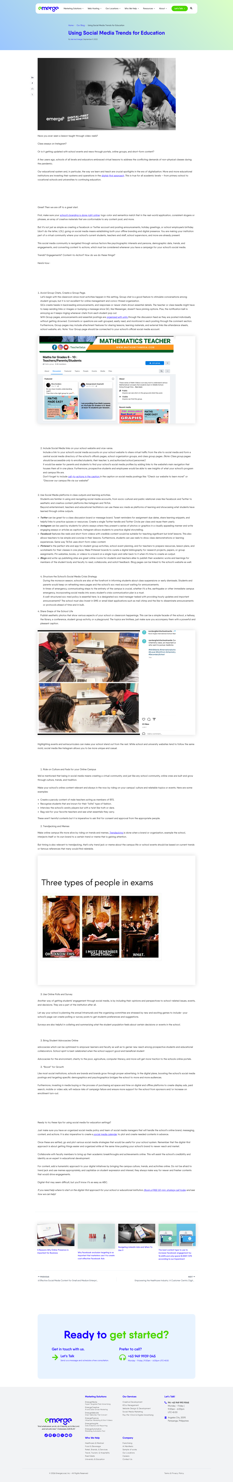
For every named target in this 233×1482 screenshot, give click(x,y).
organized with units (117, 317)
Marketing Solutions (72, 8)
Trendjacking (116, 832)
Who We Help (131, 8)
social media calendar (105, 1134)
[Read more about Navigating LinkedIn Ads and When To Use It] (136, 1233)
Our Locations (112, 8)
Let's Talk (178, 8)
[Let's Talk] (55, 1358)
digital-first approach (113, 175)
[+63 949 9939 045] (122, 1358)
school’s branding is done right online (80, 215)
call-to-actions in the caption (84, 476)
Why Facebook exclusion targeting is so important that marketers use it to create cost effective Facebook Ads (96, 1255)
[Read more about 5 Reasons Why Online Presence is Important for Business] (55, 1235)
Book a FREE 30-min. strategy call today (165, 1190)
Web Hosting (93, 8)
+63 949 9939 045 (142, 1356)
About (162, 8)
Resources (148, 8)
